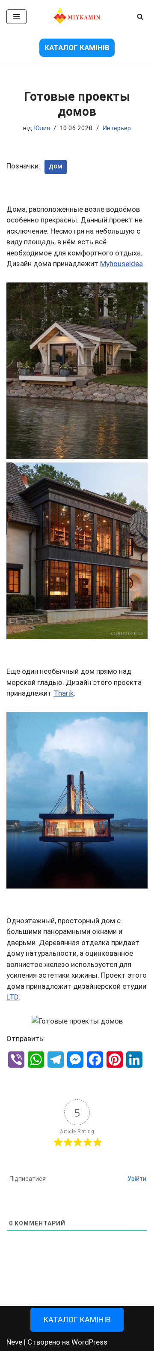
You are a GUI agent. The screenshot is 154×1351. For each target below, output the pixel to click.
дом (55, 166)
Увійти (136, 1178)
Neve (14, 1342)
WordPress (89, 1342)
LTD (12, 997)
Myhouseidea (121, 263)
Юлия (42, 128)
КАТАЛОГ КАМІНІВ (77, 47)
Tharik (63, 693)
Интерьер (116, 128)
